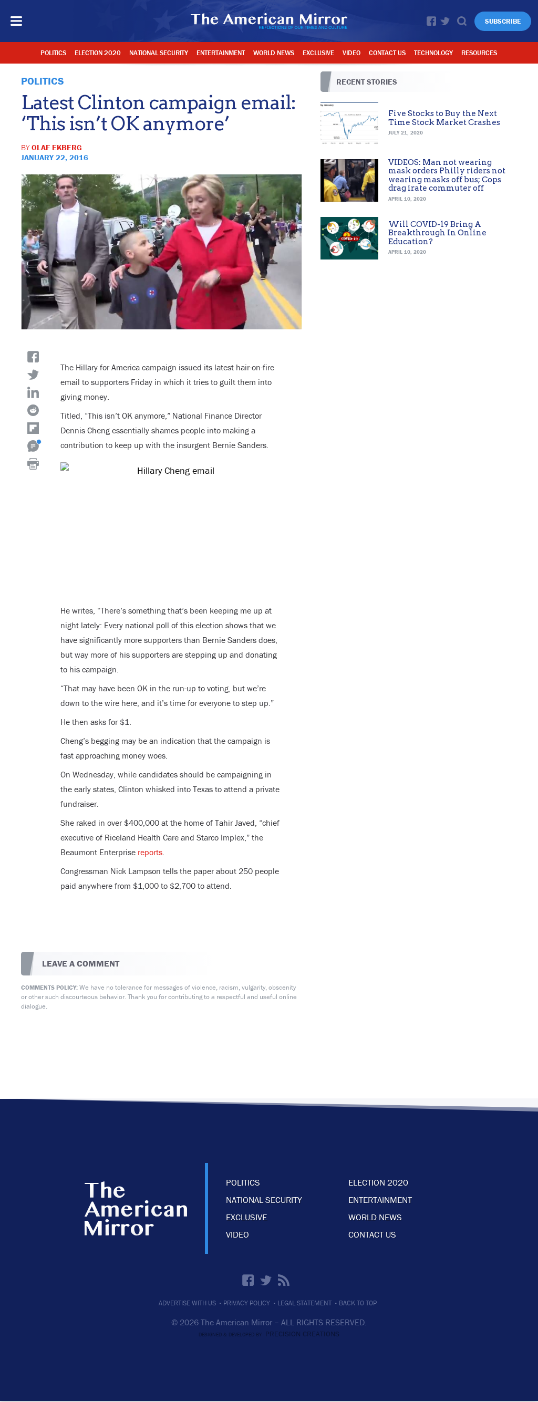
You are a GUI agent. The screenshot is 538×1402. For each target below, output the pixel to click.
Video (351, 52)
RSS (283, 1280)
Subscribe (503, 21)
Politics (53, 52)
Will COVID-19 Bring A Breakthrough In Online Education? (437, 233)
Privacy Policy (246, 1303)
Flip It (33, 428)
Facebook (431, 21)
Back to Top (358, 1303)
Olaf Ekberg (57, 147)
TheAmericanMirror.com (136, 1208)
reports (150, 852)
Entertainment (220, 52)
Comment (33, 446)
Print (33, 464)
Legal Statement (304, 1303)
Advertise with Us (187, 1303)
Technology (433, 52)
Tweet (33, 374)
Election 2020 (98, 52)
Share (33, 356)
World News (273, 52)
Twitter (445, 21)
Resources (479, 52)
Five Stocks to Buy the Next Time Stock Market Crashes (444, 118)
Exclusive (318, 52)
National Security (158, 52)
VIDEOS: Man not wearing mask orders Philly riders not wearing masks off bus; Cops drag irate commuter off (446, 175)
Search (462, 21)
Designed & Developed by (269, 1334)
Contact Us (387, 52)
